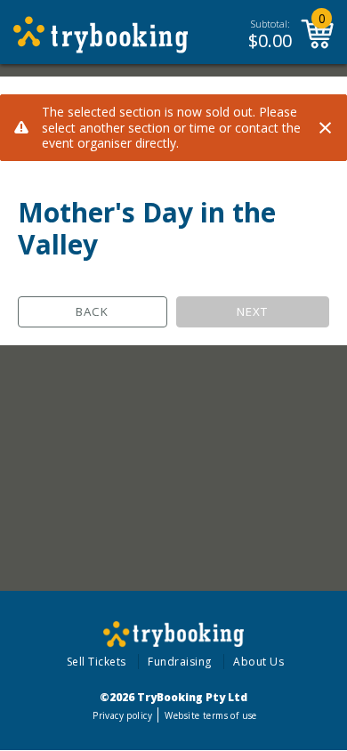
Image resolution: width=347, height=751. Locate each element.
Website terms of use (210, 715)
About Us (258, 661)
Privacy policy (122, 715)
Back (92, 311)
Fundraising (180, 661)
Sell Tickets (96, 661)
